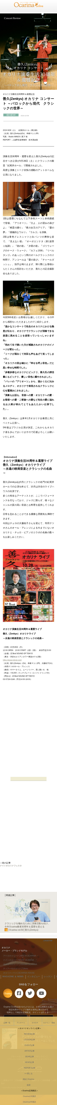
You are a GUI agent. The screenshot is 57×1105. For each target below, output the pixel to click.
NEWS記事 (28, 1062)
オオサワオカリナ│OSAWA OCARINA (20, 964)
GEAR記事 (28, 1057)
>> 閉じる (28, 1073)
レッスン (48, 976)
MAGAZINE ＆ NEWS (12, 976)
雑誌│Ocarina (28, 1079)
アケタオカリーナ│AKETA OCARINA (19, 956)
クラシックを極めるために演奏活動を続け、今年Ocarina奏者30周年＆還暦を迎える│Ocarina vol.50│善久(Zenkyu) (27, 926)
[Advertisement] (28, 829)
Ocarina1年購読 (28, 1096)
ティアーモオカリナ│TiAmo (15, 968)
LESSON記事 (28, 1040)
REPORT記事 (28, 1068)
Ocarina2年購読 (28, 1102)
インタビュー (33, 976)
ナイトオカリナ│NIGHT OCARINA (18, 960)
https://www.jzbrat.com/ (12, 660)
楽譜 (28, 1085)
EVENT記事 (28, 1045)
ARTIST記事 (29, 1051)
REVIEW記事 (28, 1034)
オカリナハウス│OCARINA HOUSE (19, 973)
